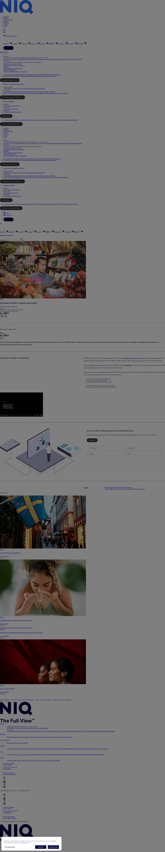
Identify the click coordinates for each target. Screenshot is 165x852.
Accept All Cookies (53, 847)
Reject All (40, 847)
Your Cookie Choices (10, 847)
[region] (31, 844)
